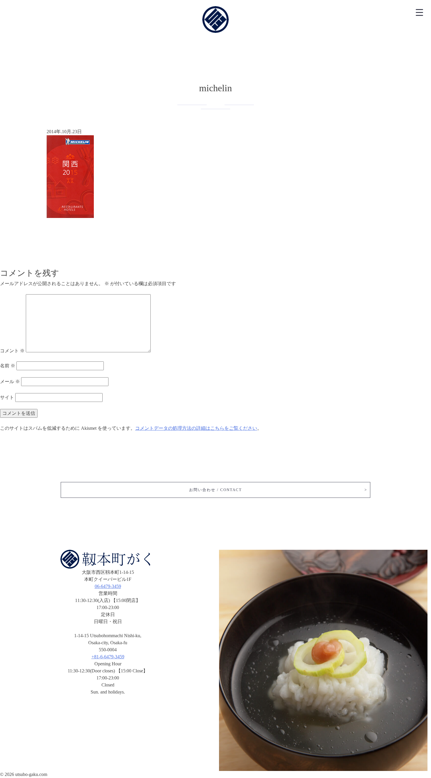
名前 (7, 365)
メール (10, 381)
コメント (12, 350)
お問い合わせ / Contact (215, 490)
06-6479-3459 (108, 586)
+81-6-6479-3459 (107, 656)
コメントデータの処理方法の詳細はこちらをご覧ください (196, 428)
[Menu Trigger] (419, 11)
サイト (7, 397)
